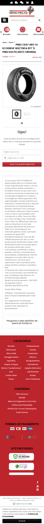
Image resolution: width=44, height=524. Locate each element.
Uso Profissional (33, 379)
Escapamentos (33, 361)
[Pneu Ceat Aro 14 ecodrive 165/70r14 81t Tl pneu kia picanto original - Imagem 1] (16, 114)
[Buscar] (39, 20)
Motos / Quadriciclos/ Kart (11, 370)
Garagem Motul (11, 357)
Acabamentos (32, 346)
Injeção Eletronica (33, 368)
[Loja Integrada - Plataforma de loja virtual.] (22, 503)
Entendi (22, 521)
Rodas (33, 375)
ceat (40, 57)
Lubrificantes (33, 372)
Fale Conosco (22, 394)
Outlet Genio (11, 375)
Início (4, 42)
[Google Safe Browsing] (21, 466)
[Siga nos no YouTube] (37, 486)
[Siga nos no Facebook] (37, 482)
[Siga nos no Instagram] (37, 490)
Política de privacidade (22, 405)
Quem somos (22, 412)
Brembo (11, 346)
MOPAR (22, 397)
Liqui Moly (11, 361)
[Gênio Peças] (22, 10)
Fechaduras (33, 364)
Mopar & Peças (11, 364)
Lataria (33, 350)
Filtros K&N (11, 353)
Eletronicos (11, 350)
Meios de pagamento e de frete (22, 401)
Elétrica (33, 357)
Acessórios (33, 353)
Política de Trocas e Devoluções (22, 408)
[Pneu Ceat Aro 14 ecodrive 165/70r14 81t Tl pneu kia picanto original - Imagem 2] (26, 114)
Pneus (11, 42)
